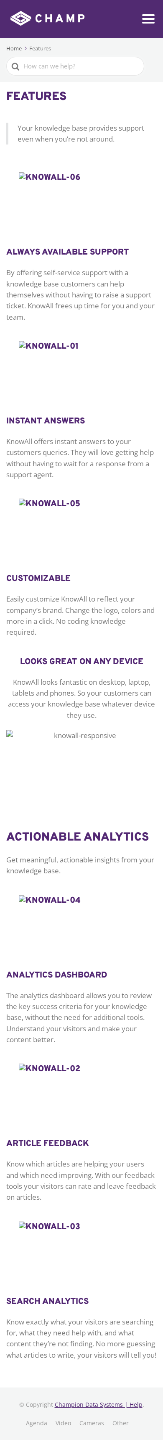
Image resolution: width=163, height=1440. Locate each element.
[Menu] (148, 19)
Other (120, 1423)
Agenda (36, 1423)
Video (63, 1423)
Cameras (91, 1423)
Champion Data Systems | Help (99, 1404)
